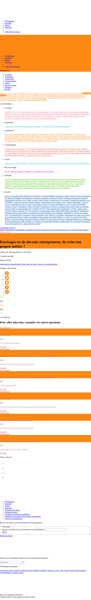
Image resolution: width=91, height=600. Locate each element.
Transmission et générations (57, 96)
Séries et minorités (30, 217)
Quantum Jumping (64, 186)
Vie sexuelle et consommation (39, 211)
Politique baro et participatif (22, 184)
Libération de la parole (13, 213)
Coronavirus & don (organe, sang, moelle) (56, 202)
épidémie (36, 570)
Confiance (84, 198)
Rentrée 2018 (79, 98)
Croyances (28, 126)
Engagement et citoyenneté (59, 200)
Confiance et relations (40, 198)
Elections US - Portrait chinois (37, 112)
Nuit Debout (58, 112)
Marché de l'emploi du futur (35, 219)
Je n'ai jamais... (12, 96)
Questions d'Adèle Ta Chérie (57, 163)
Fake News (67, 112)
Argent (7, 149)
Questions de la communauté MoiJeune (48, 94)
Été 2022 (29, 94)
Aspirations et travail (52, 139)
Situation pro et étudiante (54, 213)
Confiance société (55, 198)
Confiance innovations (71, 198)
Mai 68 (7, 114)
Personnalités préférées (13, 200)
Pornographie (27, 198)
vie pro (40, 264)
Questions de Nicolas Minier (79, 163)
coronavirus (4, 570)
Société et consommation (19, 209)
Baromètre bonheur (30, 100)
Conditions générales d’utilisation (17, 514)
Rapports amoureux (39, 98)
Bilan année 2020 (57, 211)
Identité (41, 100)
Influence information (80, 112)
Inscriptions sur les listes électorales (51, 179)
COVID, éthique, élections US (16, 211)
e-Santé (66, 196)
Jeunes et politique (38, 182)
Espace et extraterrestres (14, 196)
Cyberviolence (37, 171)
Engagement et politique (28, 179)
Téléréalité (68, 213)
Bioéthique (17, 198)
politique (24, 570)
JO (21, 118)
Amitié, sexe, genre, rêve (14, 126)
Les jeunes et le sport (40, 222)
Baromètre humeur (67, 98)
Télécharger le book (12, 32)
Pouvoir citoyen (51, 182)
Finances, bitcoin (11, 151)
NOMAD (53, 126)
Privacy (7, 171)
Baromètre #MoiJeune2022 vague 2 (43, 186)
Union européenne (71, 179)
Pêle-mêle (20, 98)
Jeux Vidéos (26, 200)
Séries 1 (79, 149)
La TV (27, 149)
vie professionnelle (50, 264)
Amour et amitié (6, 94)
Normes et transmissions (77, 96)
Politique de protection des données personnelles (23, 517)
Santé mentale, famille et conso (73, 116)
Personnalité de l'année (31, 118)
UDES (46, 126)
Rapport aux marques (46, 149)
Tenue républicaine (53, 209)
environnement (80, 570)
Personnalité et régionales (72, 94)
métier (23, 264)
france (21, 573)
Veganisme (22, 153)
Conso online (75, 153)
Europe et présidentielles (67, 182)
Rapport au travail (40, 116)
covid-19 (17, 570)
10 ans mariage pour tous (55, 219)
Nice (51, 112)
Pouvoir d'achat (19, 116)
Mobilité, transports (55, 196)
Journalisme (74, 211)
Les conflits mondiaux (48, 118)
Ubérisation (22, 151)
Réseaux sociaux (17, 171)
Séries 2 (85, 149)
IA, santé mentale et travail (30, 224)
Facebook (27, 171)
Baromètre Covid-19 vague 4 (66, 205)
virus (62, 570)
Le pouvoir (17, 202)
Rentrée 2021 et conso (61, 153)
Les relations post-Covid (65, 207)
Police (67, 211)
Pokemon (33, 149)
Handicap (26, 196)
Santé (35, 155)
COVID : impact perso (78, 209)
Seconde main (85, 153)
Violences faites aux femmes (80, 196)
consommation (5, 573)
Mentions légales (11, 512)
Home (2, 230)
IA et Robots (35, 196)
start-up (29, 264)
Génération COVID (48, 207)
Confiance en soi (53, 98)
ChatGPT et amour (54, 116)
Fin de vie (29, 116)
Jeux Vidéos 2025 (44, 155)
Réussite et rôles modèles (22, 222)
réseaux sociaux (53, 570)
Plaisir (50, 222)
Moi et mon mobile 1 (51, 151)
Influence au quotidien (8, 100)
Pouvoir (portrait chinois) (30, 202)
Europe (46, 200)
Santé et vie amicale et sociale (33, 213)
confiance (15, 573)
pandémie (43, 570)
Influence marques (61, 149)
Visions (29, 153)
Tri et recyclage (75, 222)
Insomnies (69, 219)
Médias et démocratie (61, 222)
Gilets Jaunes (30, 114)
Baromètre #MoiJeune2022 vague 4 (47, 188)
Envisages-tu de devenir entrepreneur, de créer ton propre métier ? (64, 230)
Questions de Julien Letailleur (16, 163)
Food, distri (31, 151)
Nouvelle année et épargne (15, 155)
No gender (9, 198)
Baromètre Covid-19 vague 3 (44, 205)
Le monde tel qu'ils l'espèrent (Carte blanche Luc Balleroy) (43, 215)
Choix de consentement (13, 519)
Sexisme (35, 200)
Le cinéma (29, 155)
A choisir (27, 98)
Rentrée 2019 (40, 114)
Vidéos (7, 25)
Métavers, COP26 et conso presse (69, 217)
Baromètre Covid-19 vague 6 (30, 207)
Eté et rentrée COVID (37, 209)
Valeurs (20, 100)
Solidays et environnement (15, 219)
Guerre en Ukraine (68, 114)
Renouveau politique (23, 182)
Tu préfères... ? (37, 126)
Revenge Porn (48, 171)
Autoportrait (19, 230)
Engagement (65, 209)
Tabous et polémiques (8, 98)
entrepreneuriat (15, 264)
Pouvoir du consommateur (42, 153)
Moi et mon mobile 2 (67, 151)
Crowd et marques (17, 149)
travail (35, 264)
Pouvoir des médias (53, 114)
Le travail (44, 196)
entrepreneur (4, 264)
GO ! (4, 532)
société (71, 570)
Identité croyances (40, 96)
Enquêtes (8, 23)
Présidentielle (29, 188)
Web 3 (84, 217)
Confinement (84, 211)
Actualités (16, 118)
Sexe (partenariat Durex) (14, 217)
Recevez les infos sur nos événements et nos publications (23, 530)
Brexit (23, 112)
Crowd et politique (12, 179)
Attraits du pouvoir (25, 96)
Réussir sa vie (78, 219)
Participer (8, 28)
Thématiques (9, 21)
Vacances (8, 118)
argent (66, 570)
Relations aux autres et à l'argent (78, 215)
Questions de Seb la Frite (36, 163)
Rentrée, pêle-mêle (18, 114)
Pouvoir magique (63, 126)
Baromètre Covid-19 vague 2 (22, 205)
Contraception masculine (47, 217)
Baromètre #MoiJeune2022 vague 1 (61, 184)
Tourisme (39, 151)
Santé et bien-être (19, 94)
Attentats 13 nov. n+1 (13, 112)
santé (11, 570)
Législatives (65, 188)
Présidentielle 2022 (40, 184)
